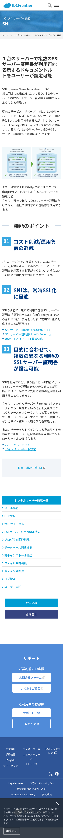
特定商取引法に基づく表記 (31, 788)
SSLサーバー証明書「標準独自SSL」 (28, 330)
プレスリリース (31, 748)
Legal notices (15, 783)
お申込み (31, 603)
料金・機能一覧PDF (30, 468)
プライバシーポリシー (42, 783)
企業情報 (10, 748)
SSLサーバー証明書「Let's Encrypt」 (28, 334)
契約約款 (47, 794)
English (10, 760)
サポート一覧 (31, 713)
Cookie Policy (31, 812)
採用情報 (10, 754)
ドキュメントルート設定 (20, 449)
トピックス (31, 764)
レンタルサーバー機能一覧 (31, 500)
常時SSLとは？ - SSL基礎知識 (24, 339)
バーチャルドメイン (17, 445)
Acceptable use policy (23, 794)
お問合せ (31, 614)
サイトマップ (10, 765)
